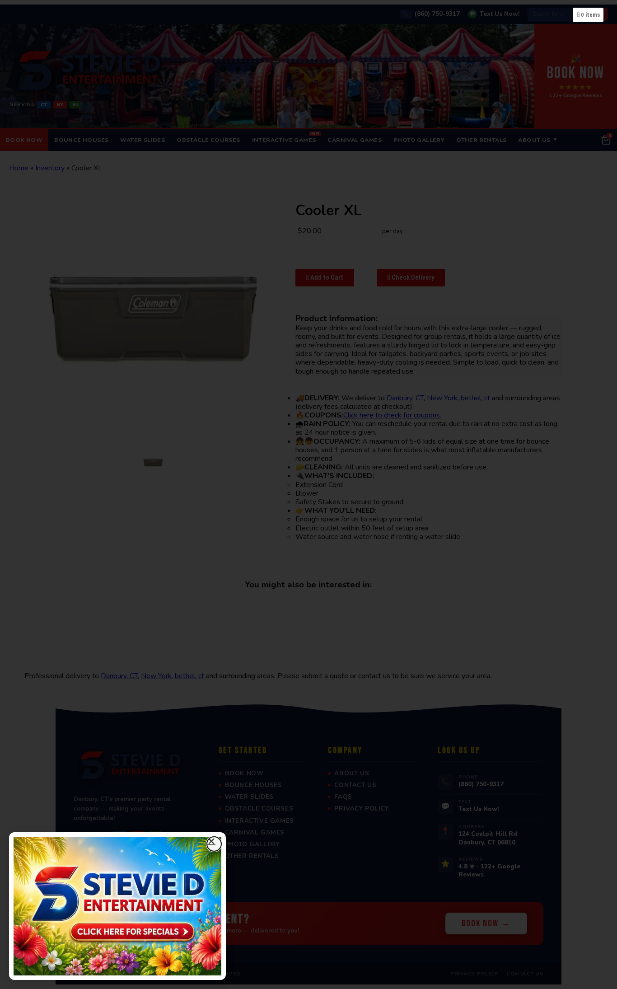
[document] (308, 494)
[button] (214, 844)
